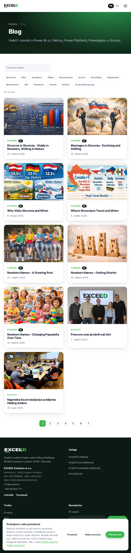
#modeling (96, 77)
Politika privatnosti (16, 545)
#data (50, 77)
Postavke (72, 534)
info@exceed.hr (12, 484)
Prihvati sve (115, 534)
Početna (13, 24)
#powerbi (10, 77)
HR (110, 5)
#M (26, 84)
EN (117, 5)
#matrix (66, 84)
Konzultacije (76, 473)
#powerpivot (12, 84)
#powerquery (66, 77)
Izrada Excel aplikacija (81, 462)
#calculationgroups (85, 84)
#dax (23, 77)
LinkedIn (9, 494)
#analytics (37, 77)
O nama (8, 512)
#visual (52, 84)
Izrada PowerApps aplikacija (84, 468)
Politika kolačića (49, 542)
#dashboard (113, 77)
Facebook (22, 494)
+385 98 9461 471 (13, 489)
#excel (81, 77)
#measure (39, 84)
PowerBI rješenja (78, 456)
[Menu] (125, 6)
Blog (6, 518)
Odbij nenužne (93, 534)
